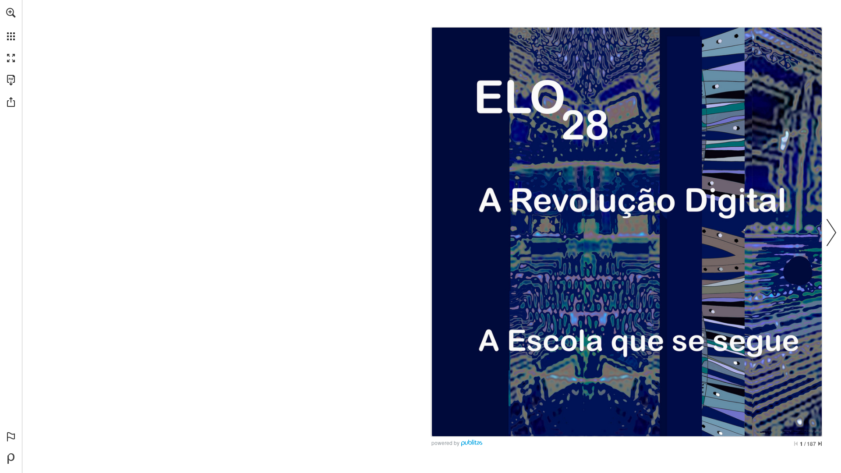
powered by (445, 442)
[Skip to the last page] (820, 443)
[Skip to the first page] (796, 443)
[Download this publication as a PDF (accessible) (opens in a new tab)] (11, 80)
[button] (11, 13)
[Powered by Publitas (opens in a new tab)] (11, 458)
